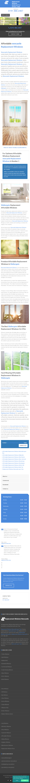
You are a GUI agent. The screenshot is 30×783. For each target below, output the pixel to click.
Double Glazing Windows (7, 670)
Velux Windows (5, 698)
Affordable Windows (6, 736)
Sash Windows (5, 657)
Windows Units (5, 707)
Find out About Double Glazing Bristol (15, 147)
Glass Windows (5, 673)
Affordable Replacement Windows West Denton (14, 457)
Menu (26, 15)
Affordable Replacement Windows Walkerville (13, 455)
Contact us (5, 488)
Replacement (5, 660)
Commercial (6, 480)
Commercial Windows (7, 666)
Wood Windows (5, 729)
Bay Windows (5, 695)
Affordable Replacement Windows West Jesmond (14, 459)
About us (5, 476)
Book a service (5, 15)
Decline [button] (17, 780)
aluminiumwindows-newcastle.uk (9, 761)
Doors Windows (5, 676)
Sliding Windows (5, 739)
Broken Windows (5, 710)
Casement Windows (6, 732)
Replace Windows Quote (7, 714)
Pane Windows (5, 688)
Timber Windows (5, 654)
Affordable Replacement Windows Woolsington (14, 463)
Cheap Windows (5, 704)
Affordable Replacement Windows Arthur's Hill (13, 465)
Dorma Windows (5, 701)
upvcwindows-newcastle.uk (8, 767)
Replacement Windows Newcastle (17, 619)
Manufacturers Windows (7, 745)
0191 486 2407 (16, 28)
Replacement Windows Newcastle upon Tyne (13, 469)
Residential (5, 484)
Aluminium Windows (6, 726)
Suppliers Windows (6, 742)
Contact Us (23, 445)
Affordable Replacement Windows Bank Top (13, 467)
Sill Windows (4, 692)
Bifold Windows (5, 679)
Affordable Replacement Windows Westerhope (13, 461)
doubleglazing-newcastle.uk (8, 764)
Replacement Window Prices (8, 748)
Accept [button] (25, 780)
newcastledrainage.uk (6, 758)
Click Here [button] (21, 778)
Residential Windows (6, 663)
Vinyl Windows (5, 723)
